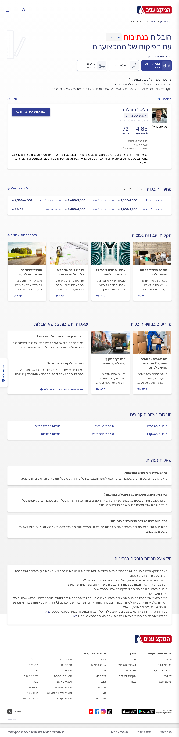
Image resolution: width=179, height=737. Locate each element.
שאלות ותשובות (127, 665)
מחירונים (131, 659)
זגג (104, 693)
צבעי (35, 681)
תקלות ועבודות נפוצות (152, 235)
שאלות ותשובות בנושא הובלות (61, 324)
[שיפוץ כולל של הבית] (69, 255)
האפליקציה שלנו (162, 670)
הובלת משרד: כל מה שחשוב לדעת (153, 272)
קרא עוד (142, 295)
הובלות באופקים (157, 426)
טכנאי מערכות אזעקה (59, 693)
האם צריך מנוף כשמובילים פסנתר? (60, 336)
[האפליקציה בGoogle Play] (146, 711)
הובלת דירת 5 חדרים (49, 200)
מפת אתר (166, 732)
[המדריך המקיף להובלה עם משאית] (110, 344)
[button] (13, 99)
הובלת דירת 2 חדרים (155, 209)
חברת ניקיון (65, 659)
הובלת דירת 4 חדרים (102, 209)
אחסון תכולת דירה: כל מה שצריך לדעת (111, 272)
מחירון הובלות (159, 189)
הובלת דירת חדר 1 (156, 200)
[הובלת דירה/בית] (27, 255)
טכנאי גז (67, 670)
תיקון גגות (32, 693)
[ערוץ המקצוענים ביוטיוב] (92, 711)
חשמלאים (66, 665)
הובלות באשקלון (157, 434)
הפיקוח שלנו (164, 665)
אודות (168, 659)
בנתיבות (135, 37)
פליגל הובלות (135, 109)
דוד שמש (101, 676)
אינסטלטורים (98, 665)
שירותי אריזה (53, 209)
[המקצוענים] (154, 10)
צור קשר (167, 687)
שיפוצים (33, 687)
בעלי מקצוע (166, 21)
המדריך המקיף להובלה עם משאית (113, 361)
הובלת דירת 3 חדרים (102, 200)
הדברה (102, 681)
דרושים (167, 676)
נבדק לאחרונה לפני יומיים (133, 120)
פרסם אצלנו (165, 681)
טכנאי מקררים (63, 698)
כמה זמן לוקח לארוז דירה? (65, 363)
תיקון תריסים (30, 698)
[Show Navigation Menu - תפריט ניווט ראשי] (9, 10)
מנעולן (34, 659)
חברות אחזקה (98, 698)
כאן (75, 616)
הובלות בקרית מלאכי (47, 426)
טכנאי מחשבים (63, 687)
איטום (102, 659)
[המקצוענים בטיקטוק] (109, 711)
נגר (36, 670)
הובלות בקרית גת (103, 434)
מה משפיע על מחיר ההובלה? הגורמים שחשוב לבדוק (154, 363)
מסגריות (33, 665)
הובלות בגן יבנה (104, 426)
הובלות (152, 21)
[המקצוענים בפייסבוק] (98, 711)
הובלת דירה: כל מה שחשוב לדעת (30, 272)
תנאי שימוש (144, 732)
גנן (104, 670)
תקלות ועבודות (127, 676)
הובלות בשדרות (51, 434)
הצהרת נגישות (119, 732)
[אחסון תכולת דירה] (110, 255)
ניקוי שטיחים (31, 676)
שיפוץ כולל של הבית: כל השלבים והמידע (70, 272)
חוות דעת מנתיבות (138, 140)
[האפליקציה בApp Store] (129, 711)
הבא (48, 611)
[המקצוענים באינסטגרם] (104, 711)
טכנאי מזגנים (64, 681)
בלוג (133, 681)
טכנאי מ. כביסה (63, 676)
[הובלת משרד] (152, 255)
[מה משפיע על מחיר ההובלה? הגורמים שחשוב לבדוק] (152, 344)
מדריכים (131, 670)
